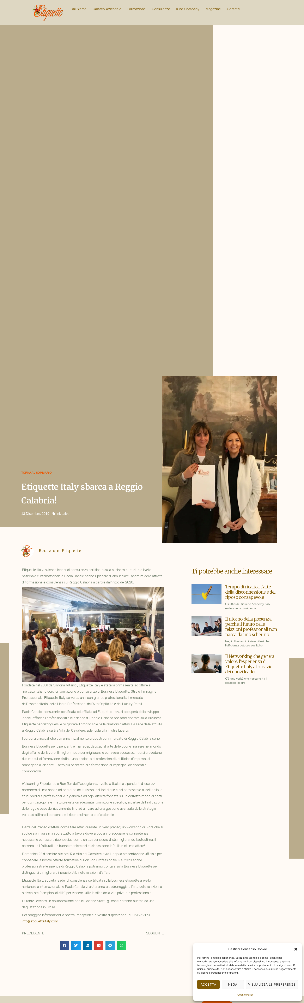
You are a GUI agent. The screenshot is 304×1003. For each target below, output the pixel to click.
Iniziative (62, 513)
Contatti (233, 9)
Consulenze (161, 9)
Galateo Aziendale (107, 9)
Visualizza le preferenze (272, 984)
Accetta (208, 984)
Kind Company (187, 9)
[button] (296, 949)
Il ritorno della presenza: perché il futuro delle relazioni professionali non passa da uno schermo (251, 626)
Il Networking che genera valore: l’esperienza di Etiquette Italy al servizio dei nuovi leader (250, 664)
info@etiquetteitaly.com (40, 921)
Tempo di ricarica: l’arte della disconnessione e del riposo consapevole (250, 592)
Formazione (136, 9)
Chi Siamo (78, 9)
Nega (232, 984)
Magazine (213, 9)
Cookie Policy (245, 994)
